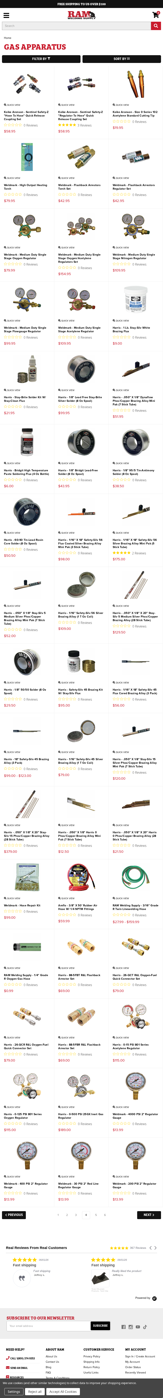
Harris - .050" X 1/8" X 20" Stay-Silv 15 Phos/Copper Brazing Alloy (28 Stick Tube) (26, 836)
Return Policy (91, 1367)
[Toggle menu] (5, 15)
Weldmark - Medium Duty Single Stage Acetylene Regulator (79, 329)
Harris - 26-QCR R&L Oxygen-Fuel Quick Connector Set (26, 1046)
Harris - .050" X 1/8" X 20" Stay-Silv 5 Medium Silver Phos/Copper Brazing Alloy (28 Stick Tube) (135, 616)
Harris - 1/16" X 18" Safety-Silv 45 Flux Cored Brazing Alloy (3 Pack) (135, 691)
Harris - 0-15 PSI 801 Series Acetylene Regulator (131, 1046)
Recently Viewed (135, 1372)
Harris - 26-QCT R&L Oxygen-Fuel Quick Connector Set (135, 977)
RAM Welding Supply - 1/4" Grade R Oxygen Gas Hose (26, 977)
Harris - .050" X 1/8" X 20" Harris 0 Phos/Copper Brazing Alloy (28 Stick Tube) (135, 836)
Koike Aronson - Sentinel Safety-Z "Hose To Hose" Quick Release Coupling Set (26, 115)
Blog (48, 1367)
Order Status (133, 1367)
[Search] (156, 26)
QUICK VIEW (13, 105)
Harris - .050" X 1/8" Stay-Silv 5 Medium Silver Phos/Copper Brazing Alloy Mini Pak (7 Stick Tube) (25, 618)
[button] (151, 1248)
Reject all (35, 1391)
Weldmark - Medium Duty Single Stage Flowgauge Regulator (25, 329)
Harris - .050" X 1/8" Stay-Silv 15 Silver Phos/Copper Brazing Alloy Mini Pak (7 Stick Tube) (135, 763)
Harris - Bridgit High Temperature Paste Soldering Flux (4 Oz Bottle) (26, 472)
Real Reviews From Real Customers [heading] (36, 1248)
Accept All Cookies (63, 1391)
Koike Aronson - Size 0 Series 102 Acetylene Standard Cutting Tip (135, 113)
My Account (132, 1362)
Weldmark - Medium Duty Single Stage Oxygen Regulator (25, 256)
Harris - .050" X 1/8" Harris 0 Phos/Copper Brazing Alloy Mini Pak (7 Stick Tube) (79, 836)
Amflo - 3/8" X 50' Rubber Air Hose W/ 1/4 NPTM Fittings (77, 907)
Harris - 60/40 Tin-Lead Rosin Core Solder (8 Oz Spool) (23, 541)
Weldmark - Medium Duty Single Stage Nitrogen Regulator (134, 256)
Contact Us (52, 1362)
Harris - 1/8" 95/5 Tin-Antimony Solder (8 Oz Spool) (133, 472)
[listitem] (36, 1272)
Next (148, 1215)
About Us (51, 1356)
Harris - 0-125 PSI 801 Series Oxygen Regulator (23, 1116)
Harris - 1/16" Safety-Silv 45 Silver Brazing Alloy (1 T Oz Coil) (80, 761)
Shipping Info (91, 1362)
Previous (15, 1215)
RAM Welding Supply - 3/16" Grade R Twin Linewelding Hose (136, 907)
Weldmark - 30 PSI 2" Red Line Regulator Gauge (78, 1185)
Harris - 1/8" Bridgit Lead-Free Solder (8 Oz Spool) (78, 472)
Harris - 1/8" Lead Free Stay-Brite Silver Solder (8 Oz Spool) (80, 399)
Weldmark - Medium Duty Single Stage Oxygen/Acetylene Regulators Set (79, 258)
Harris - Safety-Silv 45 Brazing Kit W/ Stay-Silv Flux (80, 691)
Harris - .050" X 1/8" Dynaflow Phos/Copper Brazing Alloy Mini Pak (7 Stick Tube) (134, 401)
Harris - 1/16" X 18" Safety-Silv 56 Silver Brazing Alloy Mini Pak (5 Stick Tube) (135, 543)
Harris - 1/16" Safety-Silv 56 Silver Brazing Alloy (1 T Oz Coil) (80, 614)
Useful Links (91, 1372)
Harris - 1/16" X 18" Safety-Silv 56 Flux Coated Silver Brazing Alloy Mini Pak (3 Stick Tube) (80, 543)
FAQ (48, 1372)
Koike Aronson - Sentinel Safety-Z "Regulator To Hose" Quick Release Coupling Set (80, 115)
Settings (14, 1391)
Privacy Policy (91, 1356)
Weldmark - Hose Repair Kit (22, 905)
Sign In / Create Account (140, 1356)
